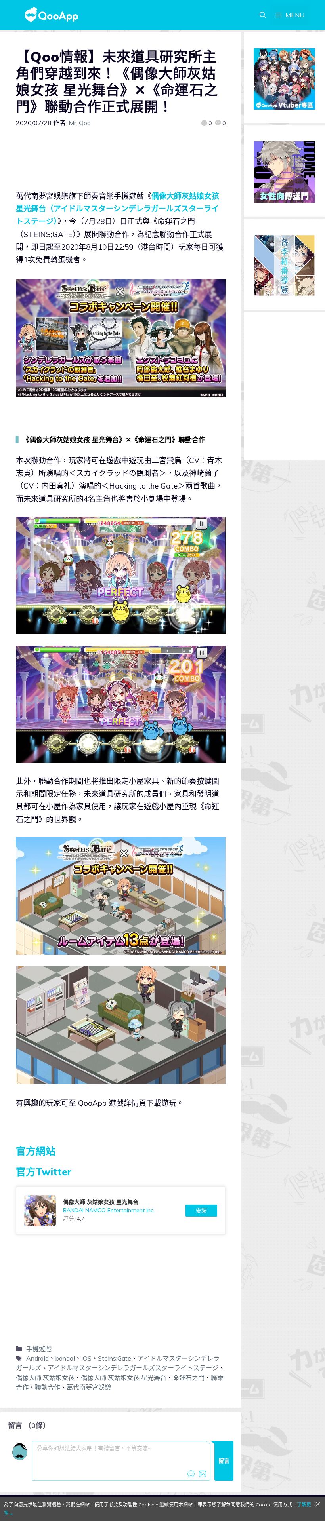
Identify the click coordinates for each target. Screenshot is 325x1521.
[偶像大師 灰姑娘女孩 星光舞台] (120, 1210)
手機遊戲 (39, 1349)
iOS (86, 1358)
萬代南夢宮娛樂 (89, 1387)
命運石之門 (189, 1378)
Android (37, 1358)
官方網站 (35, 1151)
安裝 (201, 1210)
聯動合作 (47, 1387)
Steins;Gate (114, 1358)
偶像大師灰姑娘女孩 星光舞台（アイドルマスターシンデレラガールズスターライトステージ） (117, 208)
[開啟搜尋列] (263, 15)
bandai (65, 1358)
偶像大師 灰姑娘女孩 (45, 1378)
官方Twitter (44, 1171)
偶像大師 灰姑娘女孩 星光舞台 (123, 1378)
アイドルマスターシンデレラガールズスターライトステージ (133, 1368)
